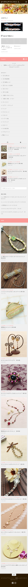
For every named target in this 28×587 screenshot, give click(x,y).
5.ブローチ (4, 115)
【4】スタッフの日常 (7, 85)
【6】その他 (5, 92)
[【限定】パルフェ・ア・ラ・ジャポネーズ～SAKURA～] (7, 41)
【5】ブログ (5, 88)
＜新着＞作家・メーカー (8, 98)
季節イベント (5, 135)
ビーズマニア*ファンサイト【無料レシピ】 (11, 2)
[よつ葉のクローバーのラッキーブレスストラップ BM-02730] (4, 148)
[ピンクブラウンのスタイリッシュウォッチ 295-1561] (14, 482)
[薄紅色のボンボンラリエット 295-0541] (14, 412)
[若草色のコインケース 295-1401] (4, 164)
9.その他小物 (5, 128)
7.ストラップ (5, 122)
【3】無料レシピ (6, 82)
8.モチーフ (4, 125)
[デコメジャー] (20, 41)
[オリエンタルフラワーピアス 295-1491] (4, 172)
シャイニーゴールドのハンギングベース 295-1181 (14, 202)
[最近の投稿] (7, 142)
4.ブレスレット (6, 112)
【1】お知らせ (5, 75)
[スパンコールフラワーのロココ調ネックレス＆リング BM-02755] (14, 549)
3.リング (4, 108)
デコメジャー (17, 46)
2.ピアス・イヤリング (7, 105)
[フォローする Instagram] (26, 59)
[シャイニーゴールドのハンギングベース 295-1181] (4, 156)
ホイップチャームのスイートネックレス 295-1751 (13, 532)
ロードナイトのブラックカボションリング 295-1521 (13, 393)
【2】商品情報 (5, 79)
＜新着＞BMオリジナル (7, 95)
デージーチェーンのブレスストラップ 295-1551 (13, 464)
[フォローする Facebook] (24, 59)
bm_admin (4, 20)
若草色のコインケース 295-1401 (15, 163)
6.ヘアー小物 (5, 118)
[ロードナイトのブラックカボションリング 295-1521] (4, 179)
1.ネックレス (5, 102)
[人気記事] (20, 142)
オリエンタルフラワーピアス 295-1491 (17, 171)
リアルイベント (6, 131)
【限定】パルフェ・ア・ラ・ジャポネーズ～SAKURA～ (6, 47)
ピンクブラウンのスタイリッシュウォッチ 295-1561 (13, 499)
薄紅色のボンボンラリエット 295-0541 (10, 431)
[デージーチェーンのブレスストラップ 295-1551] (14, 448)
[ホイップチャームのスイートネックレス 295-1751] (14, 516)
